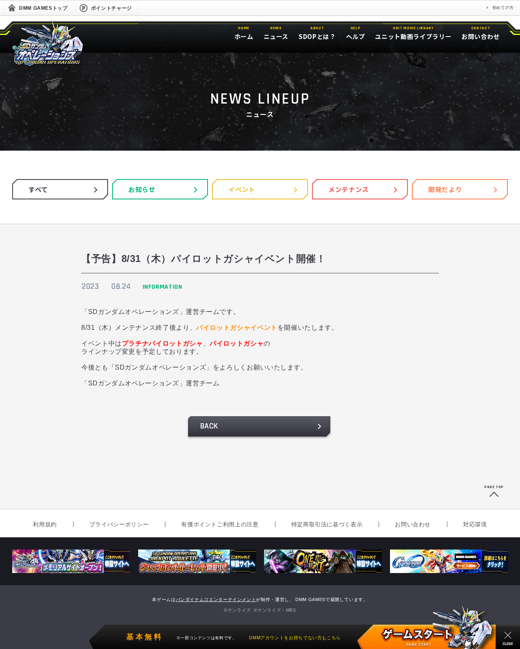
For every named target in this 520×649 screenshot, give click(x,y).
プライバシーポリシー (119, 524)
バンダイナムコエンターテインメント (216, 599)
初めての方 (503, 7)
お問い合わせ (413, 524)
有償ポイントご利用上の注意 (219, 524)
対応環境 (475, 524)
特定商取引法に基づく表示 (327, 524)
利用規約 (45, 524)
